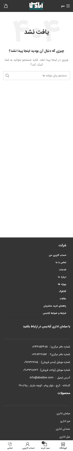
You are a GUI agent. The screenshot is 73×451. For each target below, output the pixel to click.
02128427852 (39, 354)
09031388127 (30, 370)
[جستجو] (7, 75)
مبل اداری (65, 437)
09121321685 (31, 362)
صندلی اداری (63, 429)
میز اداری (65, 421)
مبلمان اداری (63, 413)
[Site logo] (36, 6)
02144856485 (39, 347)
